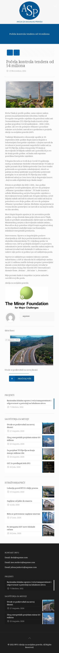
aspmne (26, 316)
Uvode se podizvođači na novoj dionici (21, 370)
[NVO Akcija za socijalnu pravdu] (29, 11)
